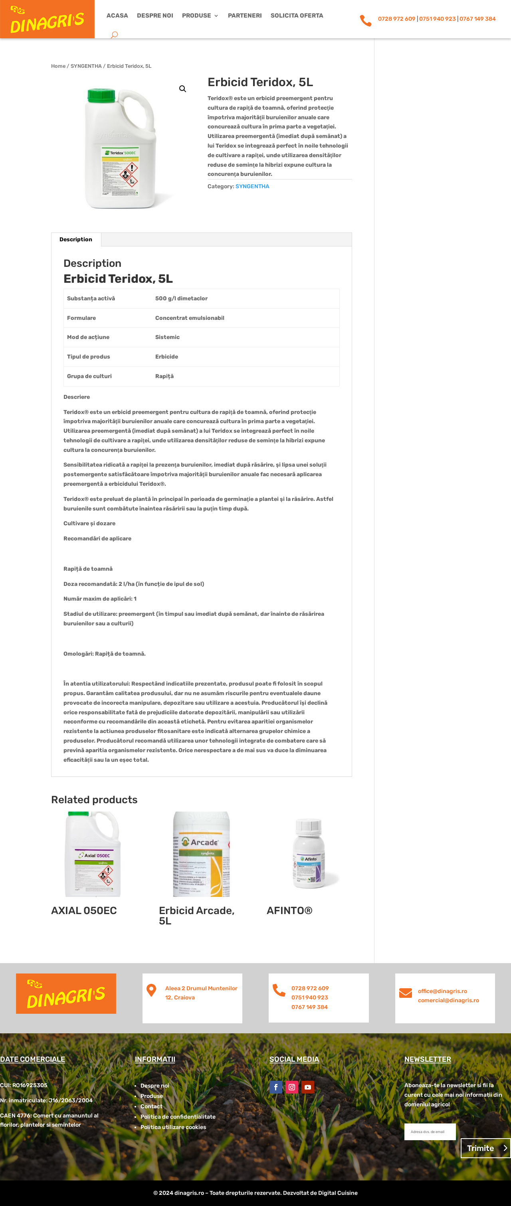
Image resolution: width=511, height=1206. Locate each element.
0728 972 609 (397, 19)
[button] (183, 89)
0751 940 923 (437, 19)
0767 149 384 (478, 19)
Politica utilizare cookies (173, 1127)
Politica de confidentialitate (178, 1116)
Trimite (480, 1148)
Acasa (117, 15)
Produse (196, 15)
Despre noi (155, 15)
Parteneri (245, 15)
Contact (151, 1106)
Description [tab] (75, 239)
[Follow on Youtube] (307, 1087)
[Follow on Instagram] (291, 1087)
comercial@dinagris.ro (448, 1000)
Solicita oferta (297, 15)
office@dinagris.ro (442, 991)
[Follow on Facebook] (275, 1087)
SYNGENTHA (86, 66)
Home (58, 66)
